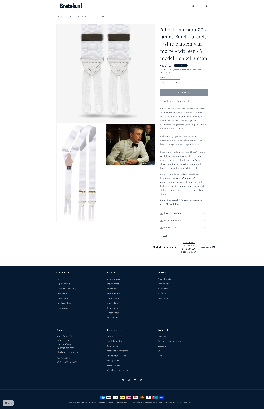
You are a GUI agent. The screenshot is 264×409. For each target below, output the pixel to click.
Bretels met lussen (64, 303)
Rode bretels (113, 288)
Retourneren (113, 346)
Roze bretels (112, 317)
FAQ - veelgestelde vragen (169, 341)
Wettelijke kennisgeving (117, 370)
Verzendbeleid (113, 365)
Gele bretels (112, 308)
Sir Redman (163, 288)
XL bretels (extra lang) (66, 288)
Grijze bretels (113, 298)
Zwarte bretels (113, 279)
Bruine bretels (113, 293)
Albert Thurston (165, 279)
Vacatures (162, 346)
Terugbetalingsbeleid (116, 355)
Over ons (162, 336)
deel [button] (165, 236)
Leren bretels (62, 308)
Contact (110, 336)
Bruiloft (59, 279)
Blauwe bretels (113, 283)
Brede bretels (62, 293)
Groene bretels (113, 303)
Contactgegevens (136, 402)
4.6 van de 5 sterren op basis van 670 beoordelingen (188, 247)
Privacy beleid (113, 360)
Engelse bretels (63, 283)
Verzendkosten (185, 70)
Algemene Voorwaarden (117, 351)
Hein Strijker (163, 283)
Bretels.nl (78, 402)
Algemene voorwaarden (153, 402)
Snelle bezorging (114, 341)
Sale (160, 351)
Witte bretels (113, 313)
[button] (60, 16)
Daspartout (163, 298)
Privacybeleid (122, 402)
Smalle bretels (62, 298)
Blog (160, 355)
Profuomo (162, 293)
